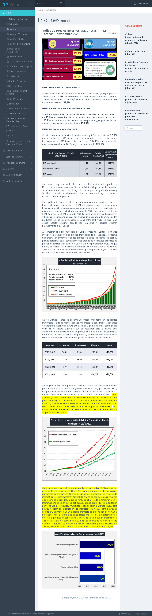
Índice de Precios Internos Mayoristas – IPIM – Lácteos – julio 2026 (136, 84)
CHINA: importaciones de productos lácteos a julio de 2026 (136, 38)
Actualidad (51, 9)
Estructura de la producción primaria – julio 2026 (136, 99)
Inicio (40, 9)
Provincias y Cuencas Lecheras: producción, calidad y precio (136, 67)
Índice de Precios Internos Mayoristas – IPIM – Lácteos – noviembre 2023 (75, 32)
